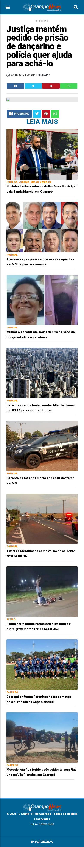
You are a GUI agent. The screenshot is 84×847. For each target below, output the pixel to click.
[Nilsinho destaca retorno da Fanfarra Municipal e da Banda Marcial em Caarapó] (42, 154)
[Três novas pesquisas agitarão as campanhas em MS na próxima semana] (42, 227)
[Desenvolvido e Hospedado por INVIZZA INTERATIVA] (42, 841)
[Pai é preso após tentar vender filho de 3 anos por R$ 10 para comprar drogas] (42, 373)
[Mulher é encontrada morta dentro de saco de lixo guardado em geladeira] (42, 300)
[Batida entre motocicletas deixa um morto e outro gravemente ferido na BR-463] (42, 591)
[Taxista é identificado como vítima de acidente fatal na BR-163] (42, 518)
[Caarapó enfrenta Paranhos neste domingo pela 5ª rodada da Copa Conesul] (42, 664)
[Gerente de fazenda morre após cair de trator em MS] (42, 445)
